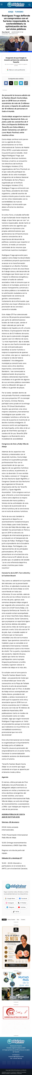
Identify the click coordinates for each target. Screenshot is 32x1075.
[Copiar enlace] (26, 83)
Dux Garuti (6, 32)
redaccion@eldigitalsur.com (16, 1056)
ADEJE (10, 12)
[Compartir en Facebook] (6, 83)
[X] (23, 1062)
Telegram (11, 907)
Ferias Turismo (11, 919)
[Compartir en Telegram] (21, 83)
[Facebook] (4, 1062)
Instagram (11, 903)
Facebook (24, 898)
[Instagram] (9, 1062)
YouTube (23, 907)
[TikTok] (18, 1062)
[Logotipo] (16, 4)
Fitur (18, 919)
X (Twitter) (23, 903)
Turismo (23, 919)
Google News (11, 898)
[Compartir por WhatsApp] (16, 83)
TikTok (17, 911)
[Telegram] (13, 1062)
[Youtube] (28, 1062)
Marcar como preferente (17, 70)
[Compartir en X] (11, 83)
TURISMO (19, 12)
